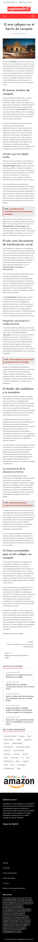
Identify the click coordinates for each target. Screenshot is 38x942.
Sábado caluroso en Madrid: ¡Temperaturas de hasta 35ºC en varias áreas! (20, 686)
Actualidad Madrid (10, 736)
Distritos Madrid (18, 750)
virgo (18, 768)
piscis (18, 761)
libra (28, 758)
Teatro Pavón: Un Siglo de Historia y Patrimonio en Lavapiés (19, 676)
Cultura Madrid (18, 634)
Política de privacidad (10, 873)
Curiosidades (8, 747)
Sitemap (5, 863)
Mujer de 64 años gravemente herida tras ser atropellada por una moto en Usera (19, 722)
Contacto (6, 883)
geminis (25, 754)
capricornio (28, 740)
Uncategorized (9, 768)
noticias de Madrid (17, 818)
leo (22, 758)
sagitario (26, 761)
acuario (21, 736)
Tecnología (21, 765)
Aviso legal (6, 868)
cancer (18, 740)
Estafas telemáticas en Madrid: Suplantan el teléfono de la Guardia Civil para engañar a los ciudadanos (19, 710)
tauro (12, 765)
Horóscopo (15, 758)
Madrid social (8, 761)
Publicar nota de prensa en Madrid (14, 888)
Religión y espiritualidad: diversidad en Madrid (17, 655)
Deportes (7, 750)
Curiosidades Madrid (23, 747)
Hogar (6, 758)
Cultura (6, 743)
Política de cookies (9, 878)
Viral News (21, 939)
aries (29, 736)
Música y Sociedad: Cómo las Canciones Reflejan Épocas (20, 644)
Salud (6, 765)
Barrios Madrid (8, 740)
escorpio (17, 754)
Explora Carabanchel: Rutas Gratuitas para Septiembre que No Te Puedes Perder (20, 698)
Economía (7, 754)
